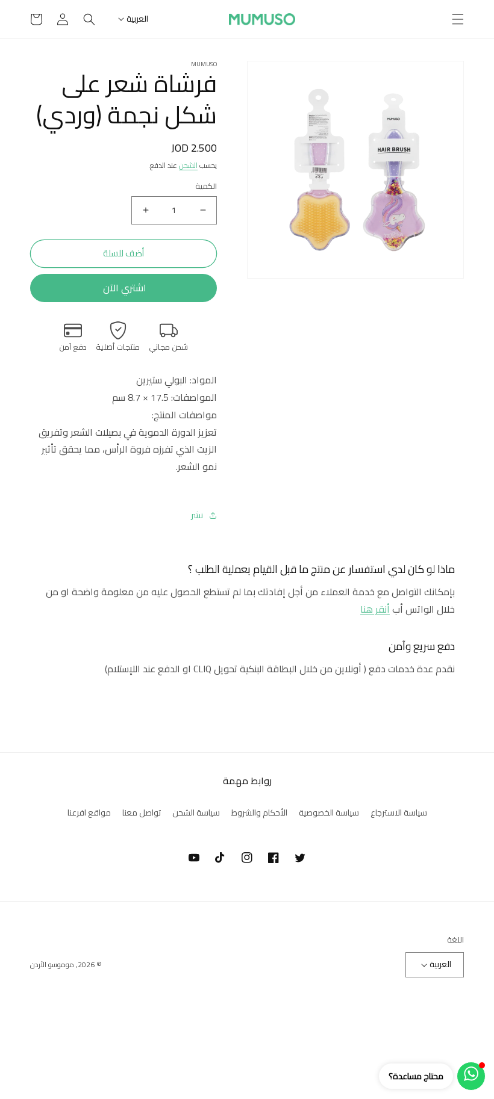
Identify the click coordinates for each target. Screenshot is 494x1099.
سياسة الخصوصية (329, 812)
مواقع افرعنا (89, 812)
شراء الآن (123, 288)
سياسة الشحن (196, 812)
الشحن (188, 165)
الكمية (206, 187)
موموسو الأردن (52, 964)
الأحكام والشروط (259, 812)
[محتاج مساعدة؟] (471, 1076)
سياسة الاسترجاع (398, 812)
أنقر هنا (375, 609)
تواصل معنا (141, 812)
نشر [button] (197, 515)
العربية (137, 18)
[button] (458, 19)
